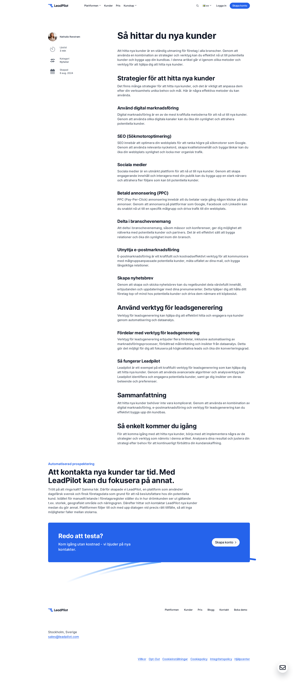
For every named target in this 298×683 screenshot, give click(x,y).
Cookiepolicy (199, 659)
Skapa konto (239, 5)
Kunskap (129, 5)
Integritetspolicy (221, 659)
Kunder (108, 5)
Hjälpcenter (242, 659)
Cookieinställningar (175, 659)
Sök (197, 5)
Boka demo (240, 609)
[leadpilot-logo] (58, 5)
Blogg (211, 609)
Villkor (142, 659)
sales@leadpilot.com (63, 637)
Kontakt (224, 609)
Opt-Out (154, 659)
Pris (118, 5)
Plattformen (91, 5)
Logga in (221, 5)
